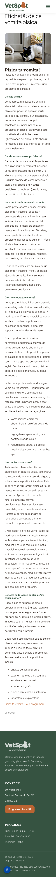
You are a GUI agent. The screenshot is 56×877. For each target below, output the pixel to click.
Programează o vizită (19, 809)
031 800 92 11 (12, 800)
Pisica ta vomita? (23, 69)
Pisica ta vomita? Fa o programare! (25, 704)
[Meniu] (48, 6)
